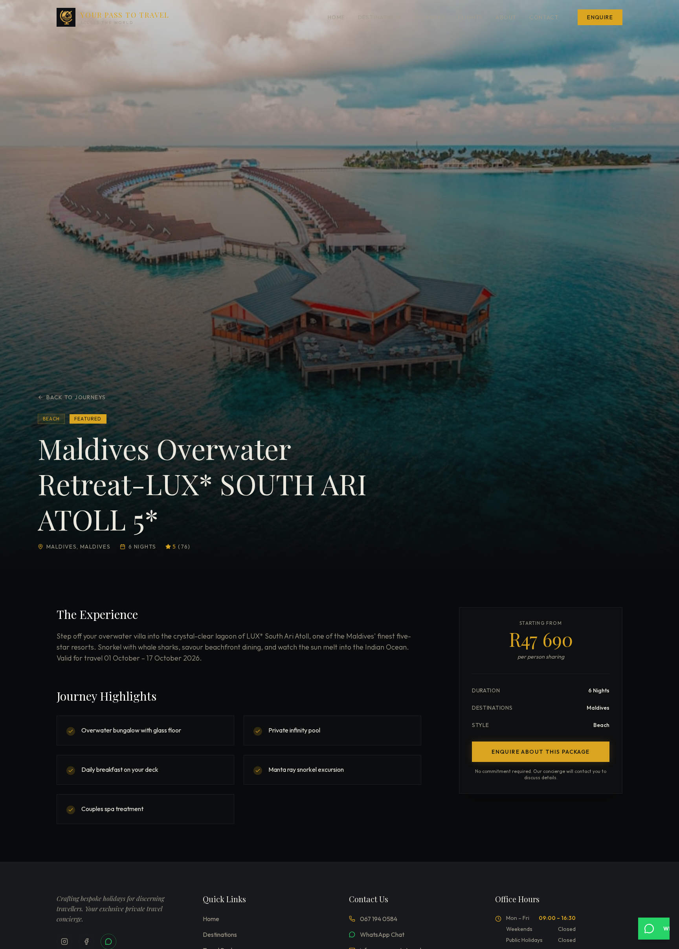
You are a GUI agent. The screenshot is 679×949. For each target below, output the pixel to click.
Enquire (600, 17)
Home (336, 17)
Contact (544, 17)
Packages (429, 17)
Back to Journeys (76, 397)
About (506, 17)
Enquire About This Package (540, 751)
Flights (470, 17)
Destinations (380, 17)
